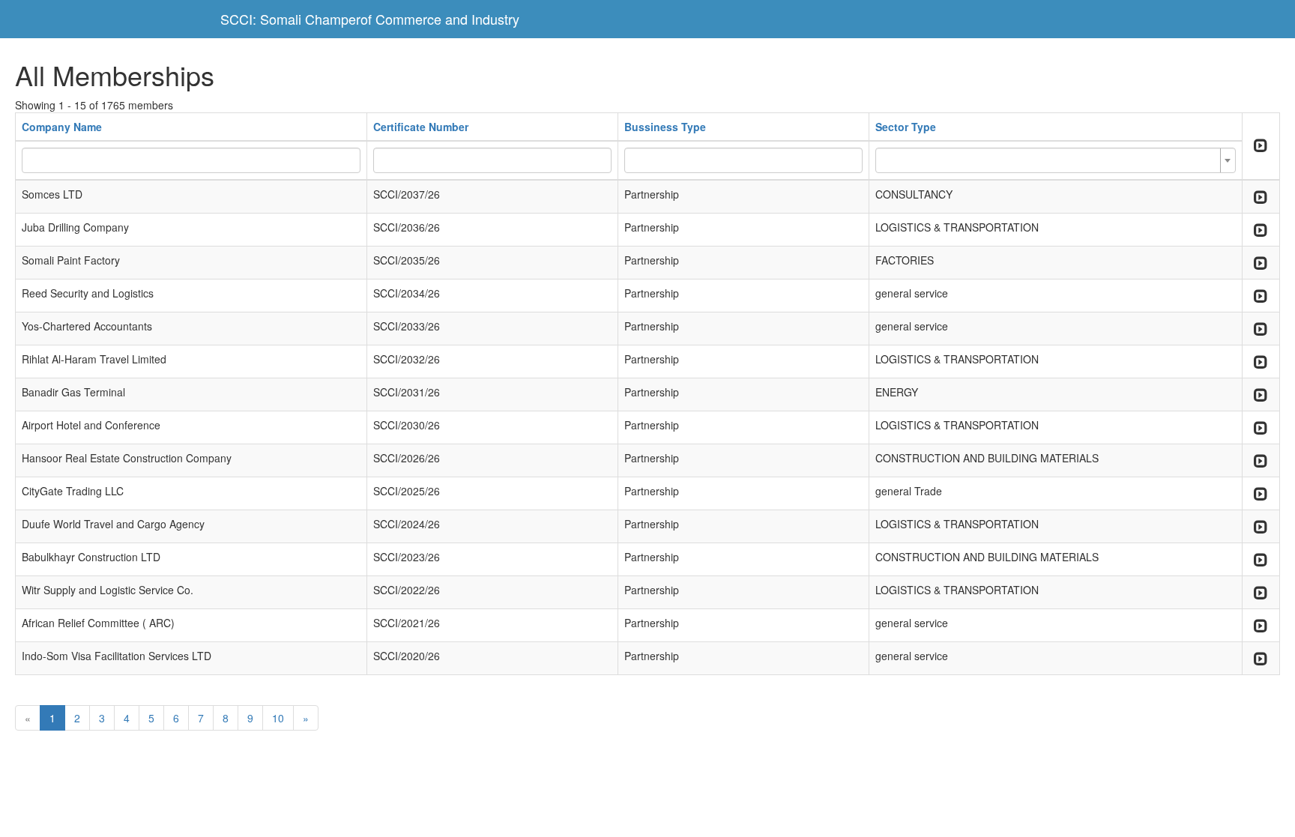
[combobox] (1055, 160)
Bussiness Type (665, 126)
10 (278, 717)
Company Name (62, 126)
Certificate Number (420, 126)
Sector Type (905, 126)
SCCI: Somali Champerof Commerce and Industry (369, 18)
